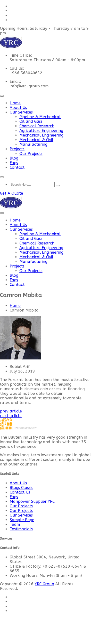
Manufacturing (33, 144)
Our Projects (30, 153)
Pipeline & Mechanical (40, 116)
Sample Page (22, 520)
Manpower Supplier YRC (32, 501)
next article (11, 415)
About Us (18, 107)
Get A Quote (11, 193)
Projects (17, 149)
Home (15, 103)
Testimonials (21, 529)
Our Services (21, 112)
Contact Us (20, 492)
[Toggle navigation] (2, 96)
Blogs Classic (21, 487)
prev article (11, 411)
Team (15, 524)
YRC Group (44, 584)
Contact (17, 167)
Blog (14, 158)
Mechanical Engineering (41, 135)
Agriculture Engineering (41, 130)
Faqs (14, 162)
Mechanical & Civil (36, 139)
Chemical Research (36, 126)
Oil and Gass (30, 121)
